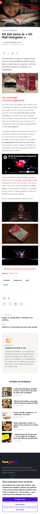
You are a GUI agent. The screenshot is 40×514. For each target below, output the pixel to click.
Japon (27, 280)
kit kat (5, 285)
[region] (20, 496)
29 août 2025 (18, 395)
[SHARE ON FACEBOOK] (4, 53)
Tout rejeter (20, 510)
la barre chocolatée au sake (26, 180)
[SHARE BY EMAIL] (13, 53)
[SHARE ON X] (8, 53)
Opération (13, 30)
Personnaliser (20, 504)
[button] (17, 53)
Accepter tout (20, 499)
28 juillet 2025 (18, 417)
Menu (6, 4)
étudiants (6, 280)
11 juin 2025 (17, 441)
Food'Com (5, 30)
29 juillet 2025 (18, 405)
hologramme (17, 280)
